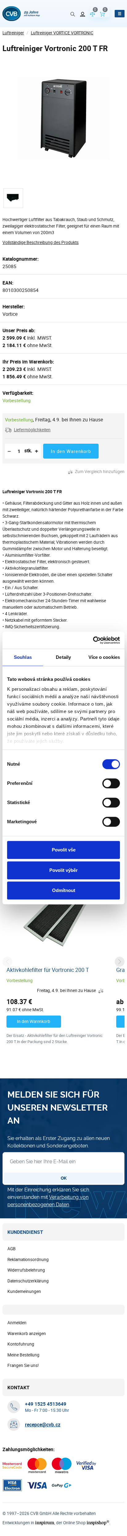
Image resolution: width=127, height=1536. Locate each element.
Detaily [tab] (63, 657)
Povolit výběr (63, 870)
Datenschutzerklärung (28, 1281)
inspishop (98, 1522)
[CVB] (21, 13)
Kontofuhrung (20, 1344)
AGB (11, 1248)
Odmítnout (63, 890)
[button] (28, 430)
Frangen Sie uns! (23, 1365)
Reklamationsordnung (28, 1259)
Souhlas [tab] (23, 657)
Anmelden (17, 1322)
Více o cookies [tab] (104, 657)
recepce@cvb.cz (42, 1424)
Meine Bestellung (23, 1355)
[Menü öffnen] (120, 13)
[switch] (111, 783)
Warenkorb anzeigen (26, 1333)
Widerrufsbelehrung (26, 1270)
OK (64, 1178)
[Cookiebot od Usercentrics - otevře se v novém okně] (93, 640)
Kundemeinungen (24, 1291)
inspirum (44, 1522)
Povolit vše (64, 849)
